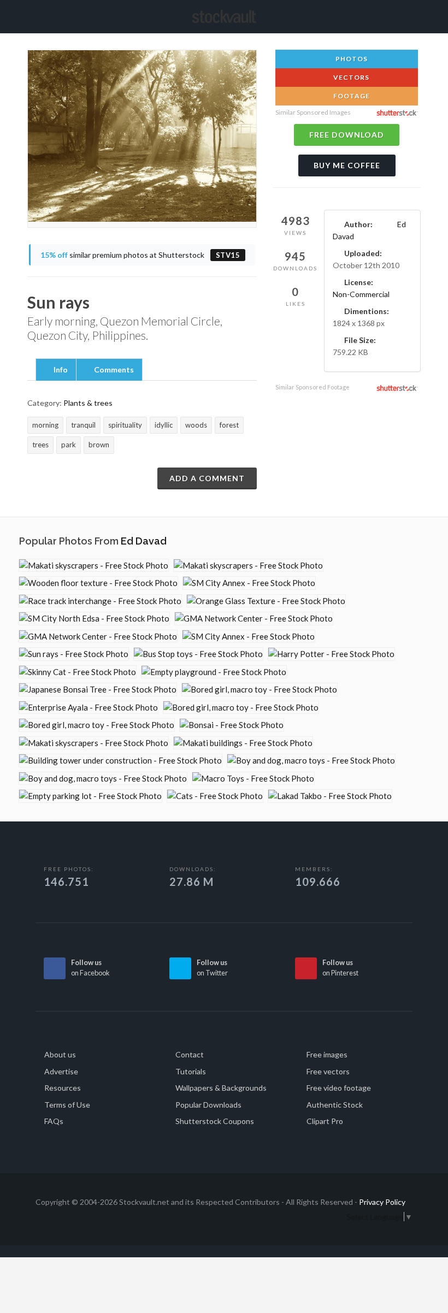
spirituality (125, 425)
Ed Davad (144, 541)
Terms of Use (67, 1104)
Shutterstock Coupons (214, 1121)
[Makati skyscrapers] (93, 565)
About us (60, 1054)
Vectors (350, 77)
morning (45, 425)
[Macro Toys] (253, 778)
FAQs (53, 1121)
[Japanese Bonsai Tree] (97, 689)
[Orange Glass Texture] (266, 601)
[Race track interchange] (100, 601)
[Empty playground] (214, 672)
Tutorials (190, 1071)
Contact (189, 1054)
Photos (351, 59)
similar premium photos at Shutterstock (140, 254)
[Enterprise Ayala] (88, 707)
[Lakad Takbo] (330, 796)
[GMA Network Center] (254, 618)
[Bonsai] (232, 725)
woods (196, 425)
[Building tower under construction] (120, 760)
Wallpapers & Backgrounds (221, 1087)
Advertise (61, 1071)
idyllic (164, 425)
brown (99, 444)
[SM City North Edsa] (94, 618)
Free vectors (328, 1071)
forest (229, 425)
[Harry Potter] (331, 654)
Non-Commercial (361, 294)
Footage (351, 96)
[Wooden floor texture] (98, 583)
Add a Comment (207, 478)
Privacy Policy (382, 1201)
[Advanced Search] (401, 15)
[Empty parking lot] (90, 796)
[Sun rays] (73, 654)
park (68, 444)
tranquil (83, 425)
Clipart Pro (324, 1121)
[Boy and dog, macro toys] (311, 760)
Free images (326, 1054)
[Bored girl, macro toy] (259, 689)
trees (40, 444)
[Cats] (215, 796)
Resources (62, 1087)
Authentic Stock (334, 1104)
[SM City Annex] (249, 583)
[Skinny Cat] (77, 672)
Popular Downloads (208, 1104)
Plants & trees (88, 402)
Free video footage (338, 1087)
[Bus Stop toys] (198, 654)
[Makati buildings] (243, 743)
